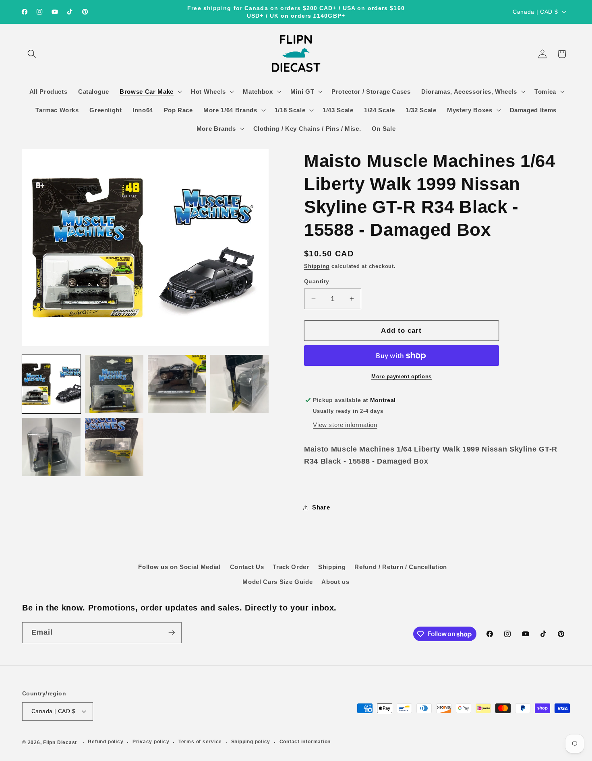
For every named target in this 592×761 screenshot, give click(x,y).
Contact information (305, 742)
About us (335, 581)
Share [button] (321, 507)
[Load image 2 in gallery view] (114, 384)
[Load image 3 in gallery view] (177, 384)
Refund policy (105, 742)
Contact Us (247, 566)
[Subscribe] (171, 632)
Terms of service (200, 742)
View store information (345, 424)
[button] (31, 54)
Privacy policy (151, 742)
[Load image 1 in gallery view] (51, 384)
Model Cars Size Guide (277, 581)
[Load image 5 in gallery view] (51, 447)
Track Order (291, 566)
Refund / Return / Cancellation (400, 566)
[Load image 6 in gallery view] (114, 447)
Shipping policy (251, 742)
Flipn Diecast (60, 742)
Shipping (316, 266)
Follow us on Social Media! (179, 566)
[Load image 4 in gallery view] (239, 384)
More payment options (401, 376)
